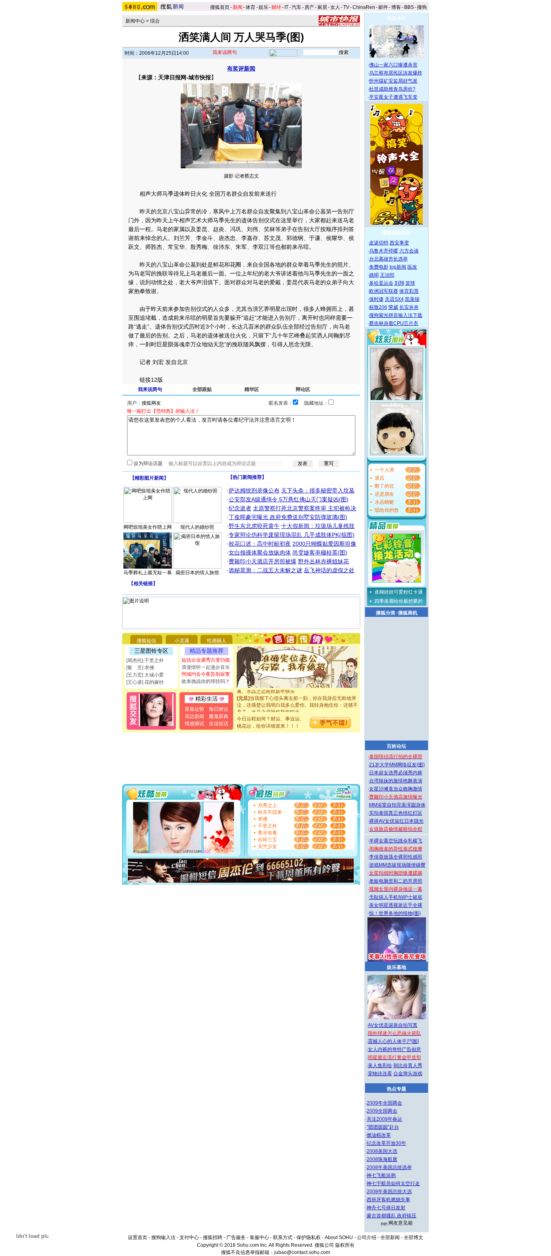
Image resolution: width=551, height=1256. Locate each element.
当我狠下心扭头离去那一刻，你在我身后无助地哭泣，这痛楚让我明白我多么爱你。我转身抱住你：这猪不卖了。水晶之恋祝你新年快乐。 (297, 699)
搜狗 (422, 7)
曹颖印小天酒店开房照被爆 (262, 561)
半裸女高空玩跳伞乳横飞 (395, 841)
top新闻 (398, 267)
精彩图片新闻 (149, 478)
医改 (412, 267)
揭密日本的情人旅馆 (197, 572)
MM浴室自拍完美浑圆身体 (397, 805)
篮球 (410, 283)
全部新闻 (390, 1237)
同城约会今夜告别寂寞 (206, 674)
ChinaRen (364, 7)
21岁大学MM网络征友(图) (397, 765)
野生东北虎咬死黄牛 (254, 526)
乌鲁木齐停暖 (383, 251)
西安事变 (399, 243)
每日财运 (218, 709)
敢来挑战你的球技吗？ (206, 681)
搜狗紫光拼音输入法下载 (395, 315)
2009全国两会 (382, 1111)
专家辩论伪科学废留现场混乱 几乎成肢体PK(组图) (292, 535)
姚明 (374, 275)
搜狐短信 (146, 641)
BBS (409, 7)
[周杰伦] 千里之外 (145, 660)
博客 (396, 7)
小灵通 (182, 641)
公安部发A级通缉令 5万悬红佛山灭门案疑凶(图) (289, 499)
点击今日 (396, 18)
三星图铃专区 (151, 651)
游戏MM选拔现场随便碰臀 (397, 865)
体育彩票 (409, 291)
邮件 (383, 7)
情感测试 (194, 723)
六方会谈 (409, 251)
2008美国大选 (382, 1151)
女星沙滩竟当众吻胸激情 (395, 789)
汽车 (296, 7)
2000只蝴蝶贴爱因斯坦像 (324, 543)
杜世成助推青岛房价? (392, 89)
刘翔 (399, 283)
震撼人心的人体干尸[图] (393, 1041)
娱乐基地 (396, 967)
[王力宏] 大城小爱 (145, 675)
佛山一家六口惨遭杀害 (393, 65)
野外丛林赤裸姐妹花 (323, 561)
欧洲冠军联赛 (383, 291)
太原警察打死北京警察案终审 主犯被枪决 (304, 508)
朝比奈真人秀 (407, 1065)
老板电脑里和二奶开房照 (395, 881)
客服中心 (259, 1237)
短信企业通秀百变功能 (206, 660)
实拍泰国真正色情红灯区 (395, 813)
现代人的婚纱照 (197, 527)
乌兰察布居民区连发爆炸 (395, 73)
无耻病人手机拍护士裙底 (395, 897)
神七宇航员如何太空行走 (393, 1183)
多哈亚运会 (381, 283)
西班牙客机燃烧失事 (388, 1199)
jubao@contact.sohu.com (302, 1252)
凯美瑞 (412, 299)
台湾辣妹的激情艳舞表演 (395, 781)
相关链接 (143, 583)
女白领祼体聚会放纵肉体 (260, 552)
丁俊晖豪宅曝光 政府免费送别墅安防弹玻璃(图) (288, 517)
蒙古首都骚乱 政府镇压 (391, 1216)
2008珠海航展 (382, 1159)
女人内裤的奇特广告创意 (394, 1049)
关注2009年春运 (384, 1119)
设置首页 (137, 1237)
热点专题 (396, 1089)
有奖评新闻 (241, 68)
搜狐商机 (407, 613)
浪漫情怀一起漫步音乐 (206, 667)
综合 (155, 21)
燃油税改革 (379, 1135)
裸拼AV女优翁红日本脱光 (396, 821)
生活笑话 (218, 723)
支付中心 (189, 1237)
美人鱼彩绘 (380, 1065)
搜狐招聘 (212, 1237)
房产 (309, 7)
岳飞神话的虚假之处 (329, 570)
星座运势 (194, 709)
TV (346, 7)
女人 (335, 7)
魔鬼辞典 (218, 716)
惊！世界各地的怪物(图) (395, 913)
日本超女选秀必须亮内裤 (395, 773)
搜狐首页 (220, 7)
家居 (322, 7)
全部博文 (413, 1237)
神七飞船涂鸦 (381, 1175)
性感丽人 (216, 641)
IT (286, 7)
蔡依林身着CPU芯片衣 (393, 323)
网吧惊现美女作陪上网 (147, 527)
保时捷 (376, 299)
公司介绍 (366, 1237)
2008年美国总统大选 (389, 1191)
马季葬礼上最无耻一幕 (147, 572)
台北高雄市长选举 (388, 259)
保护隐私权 (308, 1237)
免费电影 (378, 267)
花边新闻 (194, 716)
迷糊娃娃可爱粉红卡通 (398, 592)
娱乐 (263, 7)
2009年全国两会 (384, 1103)
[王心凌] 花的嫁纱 (145, 682)
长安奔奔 (409, 307)
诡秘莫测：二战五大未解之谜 (265, 570)
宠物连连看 (380, 1073)
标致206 (378, 307)
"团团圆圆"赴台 (383, 1127)
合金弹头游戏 (407, 1073)
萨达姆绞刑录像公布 (254, 490)
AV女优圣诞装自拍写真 (392, 1025)
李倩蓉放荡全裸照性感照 (395, 857)
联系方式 (282, 1237)
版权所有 (345, 1245)
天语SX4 (394, 299)
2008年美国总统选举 (389, 1167)
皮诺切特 (378, 243)
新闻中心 (135, 21)
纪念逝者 (240, 508)
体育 (250, 7)
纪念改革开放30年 (386, 1143)
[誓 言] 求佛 (140, 667)
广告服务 (236, 1237)
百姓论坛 (396, 746)
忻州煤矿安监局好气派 (393, 81)
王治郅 (387, 275)
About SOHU (339, 1237)
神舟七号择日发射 (386, 1207)
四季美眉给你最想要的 (398, 601)
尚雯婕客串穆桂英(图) (319, 552)
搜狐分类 (385, 613)
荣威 (393, 307)
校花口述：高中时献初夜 (260, 543)
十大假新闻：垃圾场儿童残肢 (318, 526)
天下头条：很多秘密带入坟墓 (318, 490)
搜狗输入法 (163, 1237)
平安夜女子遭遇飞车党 (393, 97)
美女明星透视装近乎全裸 (395, 905)
